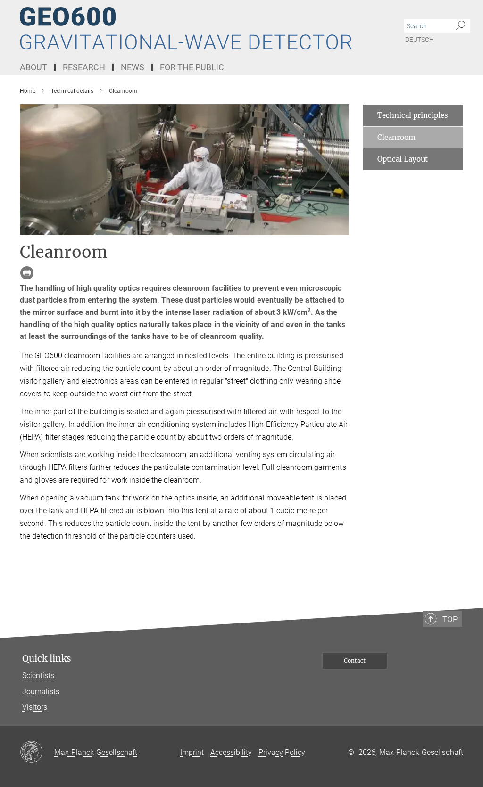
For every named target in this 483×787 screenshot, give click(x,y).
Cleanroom (396, 137)
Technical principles (412, 115)
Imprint (192, 752)
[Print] (27, 273)
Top (450, 619)
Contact (355, 660)
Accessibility (231, 752)
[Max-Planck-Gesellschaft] (37, 752)
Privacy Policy (281, 752)
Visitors (34, 707)
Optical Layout (402, 159)
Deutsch (419, 39)
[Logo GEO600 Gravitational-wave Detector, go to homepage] (197, 28)
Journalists (40, 691)
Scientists (38, 675)
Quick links (46, 658)
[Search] (460, 26)
